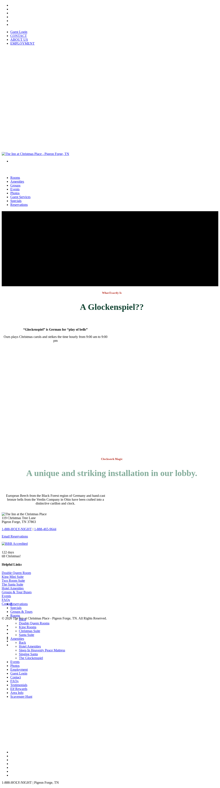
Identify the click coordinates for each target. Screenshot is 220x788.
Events (6, 596)
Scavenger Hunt (21, 696)
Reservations (19, 204)
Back (22, 619)
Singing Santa (28, 654)
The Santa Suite (12, 584)
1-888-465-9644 (45, 529)
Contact (15, 677)
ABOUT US (19, 39)
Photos (15, 665)
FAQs (6, 600)
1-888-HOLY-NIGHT (17, 529)
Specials (15, 608)
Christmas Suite (29, 631)
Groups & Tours (21, 611)
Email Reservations (15, 536)
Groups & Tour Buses (17, 592)
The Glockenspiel (31, 658)
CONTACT (18, 36)
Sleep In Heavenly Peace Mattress (42, 650)
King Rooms (27, 627)
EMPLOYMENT (22, 43)
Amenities (17, 638)
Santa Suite (26, 635)
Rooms (15, 615)
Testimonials (18, 685)
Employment (19, 669)
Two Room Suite (13, 580)
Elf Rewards (18, 689)
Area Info (16, 693)
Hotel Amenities (13, 588)
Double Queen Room (16, 573)
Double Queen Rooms (34, 623)
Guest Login (18, 32)
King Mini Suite (13, 577)
